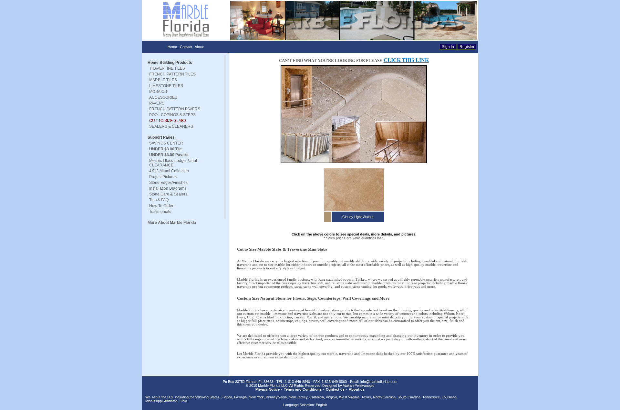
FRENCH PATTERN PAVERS (174, 109)
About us (357, 389)
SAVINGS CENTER (166, 143)
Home (172, 47)
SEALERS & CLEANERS (171, 126)
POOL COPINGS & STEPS (172, 115)
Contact (186, 47)
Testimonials (160, 211)
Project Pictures (163, 177)
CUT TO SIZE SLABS (167, 120)
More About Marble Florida (172, 222)
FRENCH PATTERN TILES (172, 74)
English (321, 405)
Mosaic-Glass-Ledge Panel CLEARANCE (173, 162)
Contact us (335, 389)
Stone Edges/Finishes (168, 182)
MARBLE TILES (163, 80)
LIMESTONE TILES (166, 86)
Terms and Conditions (303, 389)
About (199, 47)
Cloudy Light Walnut (357, 217)
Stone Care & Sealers (168, 194)
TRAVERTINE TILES (167, 68)
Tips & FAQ (159, 200)
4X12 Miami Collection (169, 171)
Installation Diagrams (167, 188)
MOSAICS (158, 91)
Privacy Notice (267, 389)
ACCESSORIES (163, 97)
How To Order (161, 206)
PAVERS (156, 103)
